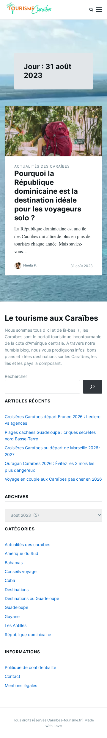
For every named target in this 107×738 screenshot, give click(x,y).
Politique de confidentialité (30, 667)
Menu (99, 9)
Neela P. (30, 265)
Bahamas (14, 562)
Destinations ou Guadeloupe (32, 598)
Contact (12, 676)
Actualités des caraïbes (42, 166)
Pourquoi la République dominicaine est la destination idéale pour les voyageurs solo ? (47, 195)
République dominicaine (28, 634)
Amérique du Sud (21, 553)
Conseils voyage (21, 571)
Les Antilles (15, 625)
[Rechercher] (92, 387)
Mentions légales (21, 685)
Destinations (17, 589)
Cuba (10, 580)
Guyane (12, 616)
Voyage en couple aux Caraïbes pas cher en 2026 (53, 479)
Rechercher (16, 376)
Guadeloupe (16, 607)
